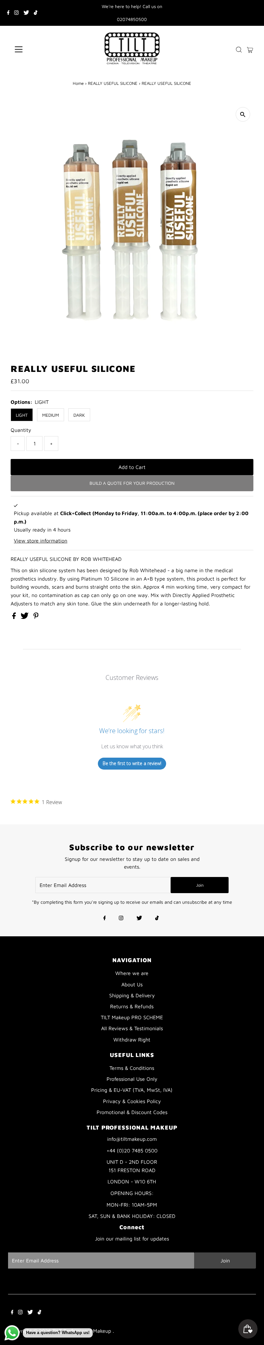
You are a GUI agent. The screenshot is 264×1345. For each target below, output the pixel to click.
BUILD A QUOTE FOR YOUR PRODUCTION (132, 483)
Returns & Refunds (132, 1006)
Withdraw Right (131, 1039)
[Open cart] (250, 49)
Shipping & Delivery (132, 995)
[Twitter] (26, 13)
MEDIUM (50, 415)
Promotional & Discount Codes (132, 1112)
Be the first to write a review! (132, 763)
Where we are (131, 973)
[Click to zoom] (243, 114)
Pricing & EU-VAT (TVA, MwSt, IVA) (132, 1090)
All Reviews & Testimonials (132, 1028)
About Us (132, 984)
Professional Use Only (132, 1079)
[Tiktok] (35, 13)
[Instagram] (16, 13)
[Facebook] (8, 13)
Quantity (21, 430)
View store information (40, 540)
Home (78, 83)
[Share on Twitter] (25, 617)
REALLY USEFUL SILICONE (112, 83)
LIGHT (22, 415)
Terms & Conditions (131, 1068)
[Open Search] (239, 49)
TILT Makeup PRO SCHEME (132, 1017)
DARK (79, 415)
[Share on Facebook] (14, 617)
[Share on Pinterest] (36, 617)
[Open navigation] (39, 49)
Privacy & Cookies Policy (132, 1101)
